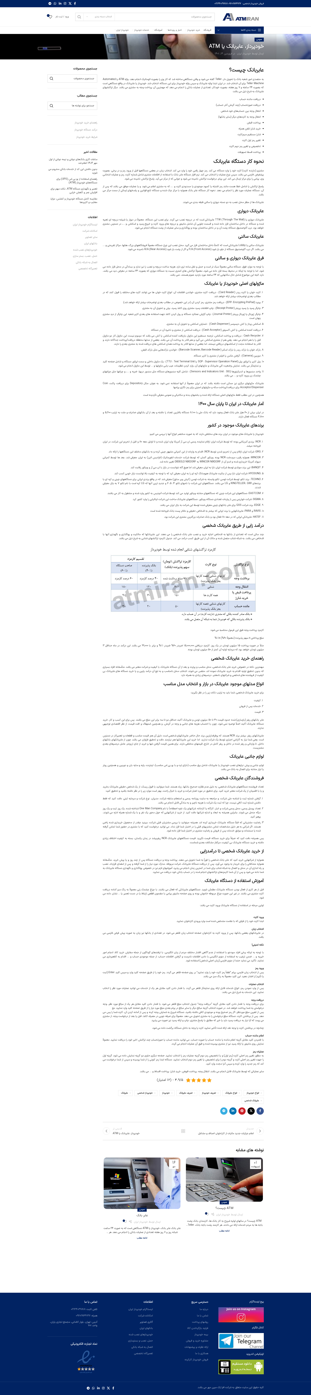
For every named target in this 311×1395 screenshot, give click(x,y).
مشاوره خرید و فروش (197, 1341)
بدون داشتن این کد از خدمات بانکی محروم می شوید (72, 171)
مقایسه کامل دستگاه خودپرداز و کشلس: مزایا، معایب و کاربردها (73, 200)
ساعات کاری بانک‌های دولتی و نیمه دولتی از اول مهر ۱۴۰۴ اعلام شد (73, 161)
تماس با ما (202, 1316)
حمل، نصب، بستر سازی (85, 256)
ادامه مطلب (224, 1231)
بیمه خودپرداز (201, 1334)
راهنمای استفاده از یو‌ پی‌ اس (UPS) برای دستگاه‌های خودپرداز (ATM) (76, 180)
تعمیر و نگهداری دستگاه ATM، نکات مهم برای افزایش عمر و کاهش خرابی (74, 190)
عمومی (259, 39)
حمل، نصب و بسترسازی (140, 1341)
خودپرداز (166, 1093)
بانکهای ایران (90, 243)
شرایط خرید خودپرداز (86, 137)
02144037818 (221, 3)
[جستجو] (79, 17)
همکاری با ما (201, 1353)
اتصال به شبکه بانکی (86, 262)
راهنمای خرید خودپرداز (86, 123)
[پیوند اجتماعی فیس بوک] (75, 4)
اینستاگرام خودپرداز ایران (85, 225)
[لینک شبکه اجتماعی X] (70, 4)
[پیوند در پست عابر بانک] (142, 1183)
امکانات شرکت (90, 231)
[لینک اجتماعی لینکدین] (60, 4)
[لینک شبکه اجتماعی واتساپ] (55, 4)
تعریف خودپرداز (209, 1093)
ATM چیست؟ (224, 1208)
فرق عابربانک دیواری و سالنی (239, 258)
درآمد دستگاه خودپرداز (85, 130)
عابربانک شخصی (252, 1100)
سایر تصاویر (91, 237)
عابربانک (124, 1093)
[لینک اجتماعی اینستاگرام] (64, 4)
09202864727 (234, 3)
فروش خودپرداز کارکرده (196, 1360)
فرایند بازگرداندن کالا (197, 1328)
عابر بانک (142, 1215)
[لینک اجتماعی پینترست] (242, 1111)
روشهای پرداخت (200, 1322)
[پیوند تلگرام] (50, 4)
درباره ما (204, 1309)
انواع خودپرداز (253, 1093)
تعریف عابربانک (185, 1093)
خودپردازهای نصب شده (85, 250)
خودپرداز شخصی (145, 1093)
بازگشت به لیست (183, 1131)
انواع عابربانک (231, 1093)
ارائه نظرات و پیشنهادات (196, 1347)
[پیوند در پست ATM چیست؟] (224, 1180)
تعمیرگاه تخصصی (88, 269)
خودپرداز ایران (244, 54)
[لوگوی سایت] (241, 17)
